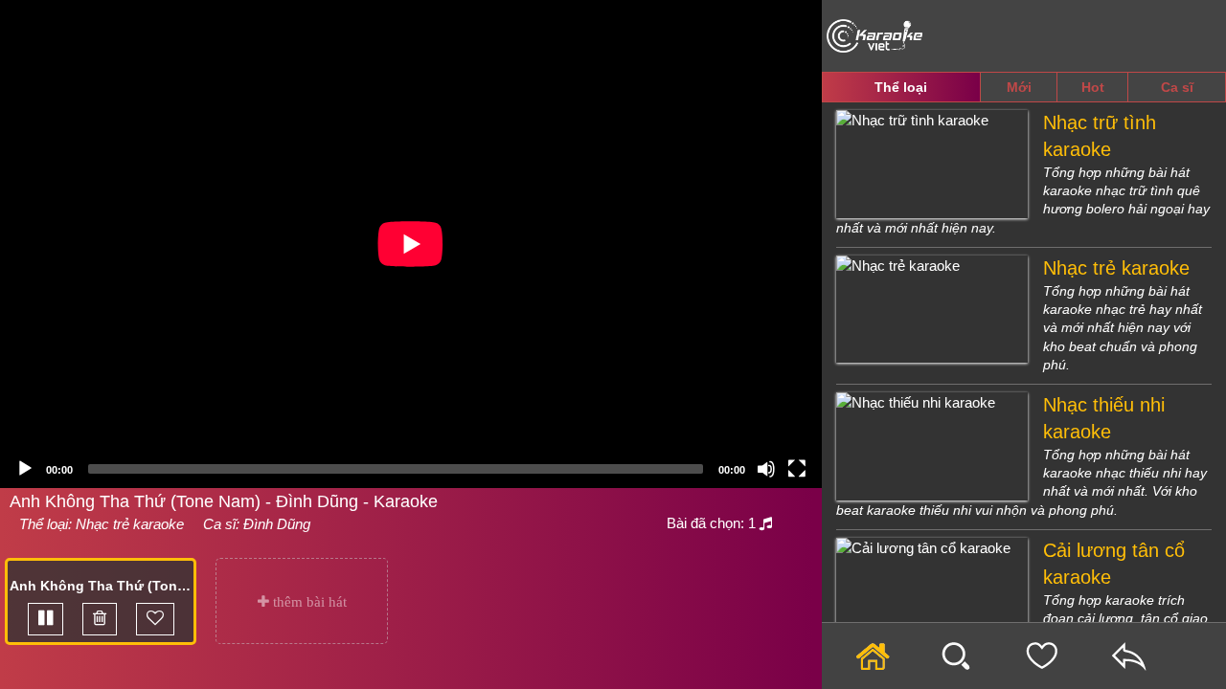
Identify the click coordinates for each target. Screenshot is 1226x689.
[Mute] (766, 468)
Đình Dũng (276, 524)
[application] (411, 244)
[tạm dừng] (45, 619)
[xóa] (99, 619)
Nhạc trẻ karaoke (130, 524)
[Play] (24, 468)
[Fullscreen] (796, 468)
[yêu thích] (155, 619)
